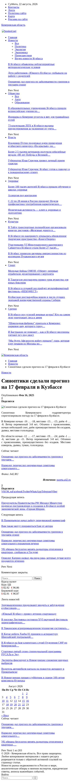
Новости (13, 40)
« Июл (5, 715)
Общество (14, 93)
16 (27, 700)
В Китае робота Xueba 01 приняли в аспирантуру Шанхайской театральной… (29, 635)
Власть (12, 137)
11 (7, 700)
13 (15, 700)
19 (11, 704)
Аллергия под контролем (22, 195)
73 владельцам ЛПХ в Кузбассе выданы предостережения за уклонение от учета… (32, 127)
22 (23, 704)
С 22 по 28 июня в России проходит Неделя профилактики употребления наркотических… (35, 203)
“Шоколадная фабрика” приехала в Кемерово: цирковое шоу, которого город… (34, 325)
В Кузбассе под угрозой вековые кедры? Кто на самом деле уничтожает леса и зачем (39, 316)
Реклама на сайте (18, 19)
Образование (22, 102)
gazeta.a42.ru (64, 479)
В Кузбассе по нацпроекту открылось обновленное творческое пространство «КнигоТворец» (37, 237)
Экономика (21, 52)
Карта (11, 16)
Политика (20, 46)
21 (19, 704)
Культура (13, 221)
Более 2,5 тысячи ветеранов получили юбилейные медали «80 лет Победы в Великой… (37, 153)
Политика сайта (17, 13)
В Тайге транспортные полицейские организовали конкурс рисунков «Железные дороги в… (37, 229)
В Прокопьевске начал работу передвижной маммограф (33, 520)
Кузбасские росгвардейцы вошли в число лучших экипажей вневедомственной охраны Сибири (36, 298)
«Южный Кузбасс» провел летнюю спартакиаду (28, 613)
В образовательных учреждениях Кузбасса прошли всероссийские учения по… (37, 110)
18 (7, 704)
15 (23, 700)
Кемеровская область (13, 24)
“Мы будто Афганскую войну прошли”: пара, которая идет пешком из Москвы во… (38, 342)
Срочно (12, 308)
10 (3, 700)
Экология (20, 49)
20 (15, 704)
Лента (11, 10)
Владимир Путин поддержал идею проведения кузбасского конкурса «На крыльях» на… (35, 144)
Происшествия (23, 55)
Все (17, 43)
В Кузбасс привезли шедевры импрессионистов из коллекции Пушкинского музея (37, 255)
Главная (12, 37)
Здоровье (13, 181)
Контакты (13, 7)
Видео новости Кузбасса (29, 58)
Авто (18, 99)
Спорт (11, 265)
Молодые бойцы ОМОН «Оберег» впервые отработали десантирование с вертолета (33, 272)
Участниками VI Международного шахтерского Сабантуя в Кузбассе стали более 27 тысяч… (35, 246)
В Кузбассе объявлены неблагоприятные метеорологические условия (31, 66)
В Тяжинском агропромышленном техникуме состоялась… (35, 628)
